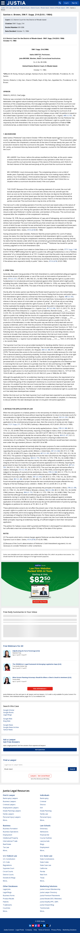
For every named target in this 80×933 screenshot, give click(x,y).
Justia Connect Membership (50, 889)
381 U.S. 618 (37, 477)
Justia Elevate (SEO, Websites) (51, 899)
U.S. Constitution (9, 859)
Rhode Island (45, 8)
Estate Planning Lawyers (12, 811)
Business (6, 825)
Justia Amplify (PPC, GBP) (49, 902)
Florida (42, 871)
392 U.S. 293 (63, 417)
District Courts (35, 8)
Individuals (44, 795)
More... (5, 820)
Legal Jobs (7, 889)
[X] (47, 925)
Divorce (43, 804)
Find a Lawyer (9, 760)
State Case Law (45, 865)
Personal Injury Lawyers (12, 817)
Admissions (44, 832)
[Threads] (41, 925)
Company (28, 930)
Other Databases (10, 886)
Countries (6, 908)
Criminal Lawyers (9, 804)
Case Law (16, 8)
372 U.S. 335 (22, 470)
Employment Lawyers (11, 808)
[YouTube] (33, 925)
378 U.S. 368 (62, 428)
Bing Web (6, 721)
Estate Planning (46, 811)
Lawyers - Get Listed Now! (40, 776)
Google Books (8, 712)
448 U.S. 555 (67, 115)
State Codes (44, 862)
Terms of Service (44, 930)
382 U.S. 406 (18, 479)
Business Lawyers (9, 801)
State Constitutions (47, 859)
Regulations (7, 865)
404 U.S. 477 (64, 435)
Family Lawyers (8, 814)
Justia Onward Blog (47, 905)
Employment (7, 835)
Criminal (43, 801)
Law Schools (45, 825)
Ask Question (40, 750)
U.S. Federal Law (10, 856)
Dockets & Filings (9, 878)
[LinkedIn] (30, 925)
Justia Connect (9, 930)
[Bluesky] (44, 925)
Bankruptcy (44, 798)
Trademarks (7, 905)
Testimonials (44, 908)
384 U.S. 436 (49, 490)
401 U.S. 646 (55, 451)
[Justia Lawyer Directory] (50, 925)
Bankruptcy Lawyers (10, 798)
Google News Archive (11, 727)
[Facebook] (36, 925)
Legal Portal (20, 930)
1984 (67, 8)
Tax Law (6, 847)
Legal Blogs (7, 715)
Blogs (42, 844)
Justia (3, 8)
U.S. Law (9, 8)
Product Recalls (8, 899)
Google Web (7, 719)
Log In (66, 3)
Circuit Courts (8, 871)
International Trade (10, 841)
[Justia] (16, 3)
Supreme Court (8, 868)
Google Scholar (8, 710)
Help (35, 930)
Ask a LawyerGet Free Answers (11, 740)
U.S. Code (6, 862)
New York (43, 875)
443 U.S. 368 (46, 350)
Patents (6, 902)
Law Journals (44, 841)
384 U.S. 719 (34, 458)
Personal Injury (45, 817)
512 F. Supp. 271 (14, 424)
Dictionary (44, 829)
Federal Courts (25, 8)
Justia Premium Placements (50, 895)
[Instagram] (38, 925)
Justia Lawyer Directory (48, 892)
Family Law (44, 814)
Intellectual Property (10, 838)
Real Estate (7, 844)
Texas (42, 878)
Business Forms (9, 895)
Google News (8, 725)
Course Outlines (46, 838)
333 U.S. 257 (12, 279)
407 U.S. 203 (44, 453)
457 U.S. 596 (51, 308)
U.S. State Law (46, 856)
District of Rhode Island (57, 8)
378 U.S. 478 (72, 488)
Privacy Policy (56, 930)
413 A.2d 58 (31, 230)
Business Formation (10, 829)
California (43, 868)
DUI (41, 808)
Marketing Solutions (48, 886)
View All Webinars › (40, 689)
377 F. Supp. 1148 (70, 249)
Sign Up (74, 3)
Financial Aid (44, 835)
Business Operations (10, 832)
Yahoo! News (8, 730)
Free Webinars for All (13, 646)
